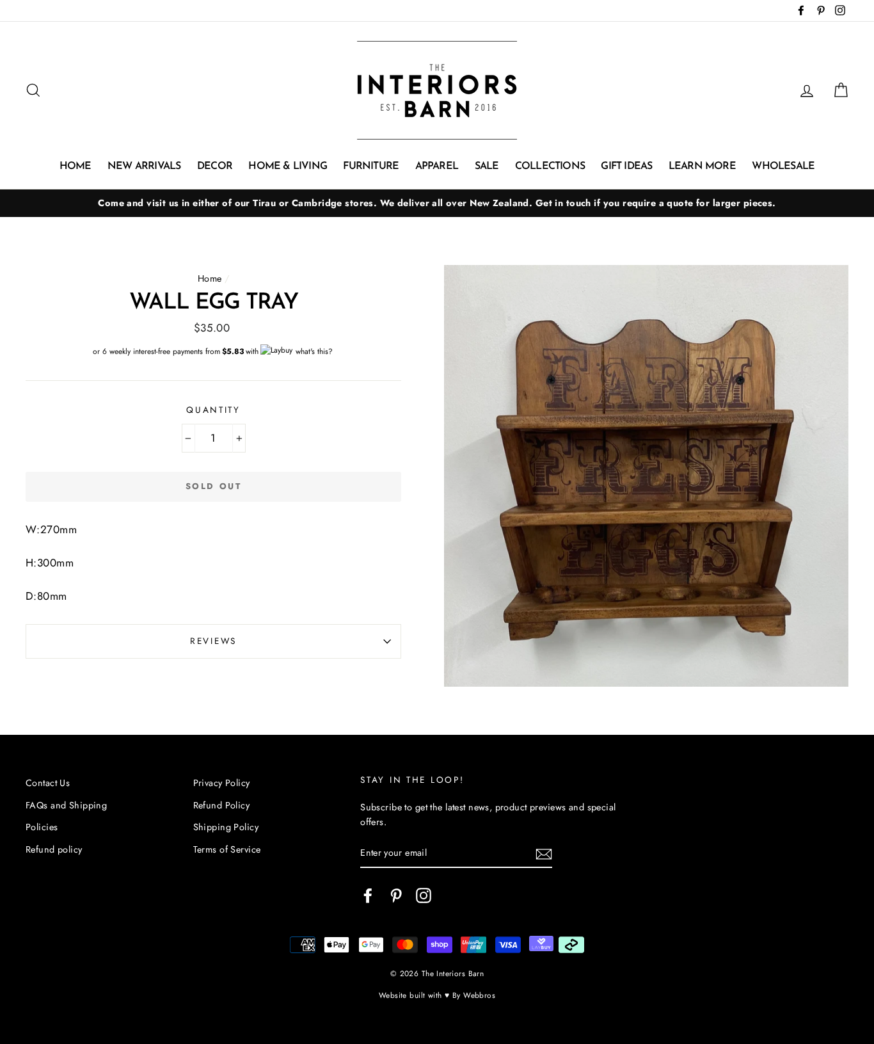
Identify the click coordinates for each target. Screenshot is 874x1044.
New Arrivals (143, 166)
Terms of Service (227, 849)
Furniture (371, 166)
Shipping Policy (225, 827)
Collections (550, 166)
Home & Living (287, 166)
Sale (487, 166)
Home (75, 166)
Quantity (213, 409)
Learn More (702, 166)
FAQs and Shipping (66, 805)
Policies (42, 827)
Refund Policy (221, 805)
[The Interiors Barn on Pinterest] (396, 895)
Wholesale (783, 166)
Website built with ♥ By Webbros (437, 995)
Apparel (436, 166)
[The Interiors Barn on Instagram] (423, 895)
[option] (437, 203)
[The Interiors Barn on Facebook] (368, 895)
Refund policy (54, 849)
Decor (214, 166)
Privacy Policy (221, 782)
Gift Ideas (626, 166)
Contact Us (48, 782)
